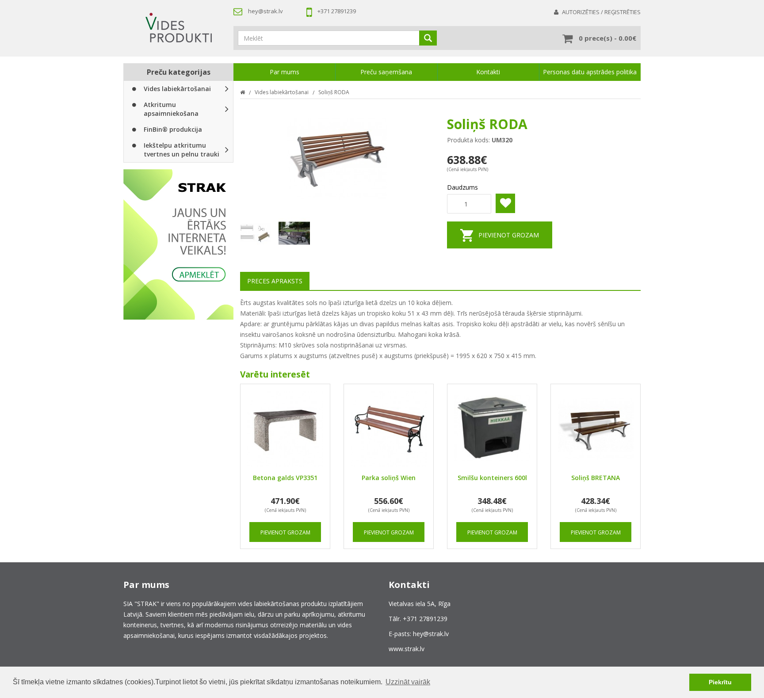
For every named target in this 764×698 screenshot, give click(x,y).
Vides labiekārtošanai (177, 88)
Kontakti (488, 72)
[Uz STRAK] (178, 244)
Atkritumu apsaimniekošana (171, 109)
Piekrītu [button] (720, 682)
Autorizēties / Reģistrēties (601, 12)
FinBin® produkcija (173, 129)
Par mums (284, 72)
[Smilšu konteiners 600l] (492, 428)
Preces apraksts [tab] (274, 281)
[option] (178, 244)
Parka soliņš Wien (389, 477)
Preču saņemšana (386, 72)
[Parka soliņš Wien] (388, 428)
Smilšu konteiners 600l (492, 477)
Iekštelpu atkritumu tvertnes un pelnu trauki (181, 149)
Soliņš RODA (333, 92)
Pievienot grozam (508, 235)
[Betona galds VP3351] (285, 428)
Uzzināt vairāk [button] (408, 682)
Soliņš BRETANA (595, 477)
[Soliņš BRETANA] (595, 428)
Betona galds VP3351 (285, 477)
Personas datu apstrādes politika (590, 72)
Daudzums (462, 187)
